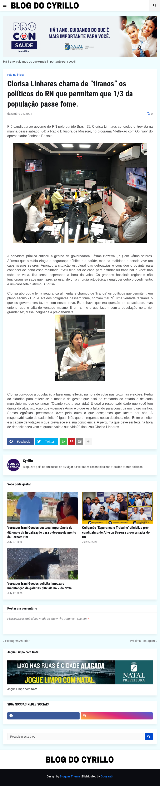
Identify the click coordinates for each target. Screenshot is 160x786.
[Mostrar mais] (88, 441)
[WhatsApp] (63, 441)
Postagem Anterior (17, 640)
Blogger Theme (70, 776)
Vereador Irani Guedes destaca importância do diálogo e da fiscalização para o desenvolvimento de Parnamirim (41, 532)
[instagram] (117, 715)
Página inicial (15, 74)
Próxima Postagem (142, 640)
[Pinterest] (71, 441)
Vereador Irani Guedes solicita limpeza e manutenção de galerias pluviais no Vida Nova (39, 585)
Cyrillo (28, 460)
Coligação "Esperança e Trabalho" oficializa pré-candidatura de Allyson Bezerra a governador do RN (116, 532)
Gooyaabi (107, 776)
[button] (5, 5)
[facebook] (43, 715)
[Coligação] (117, 508)
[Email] (79, 441)
